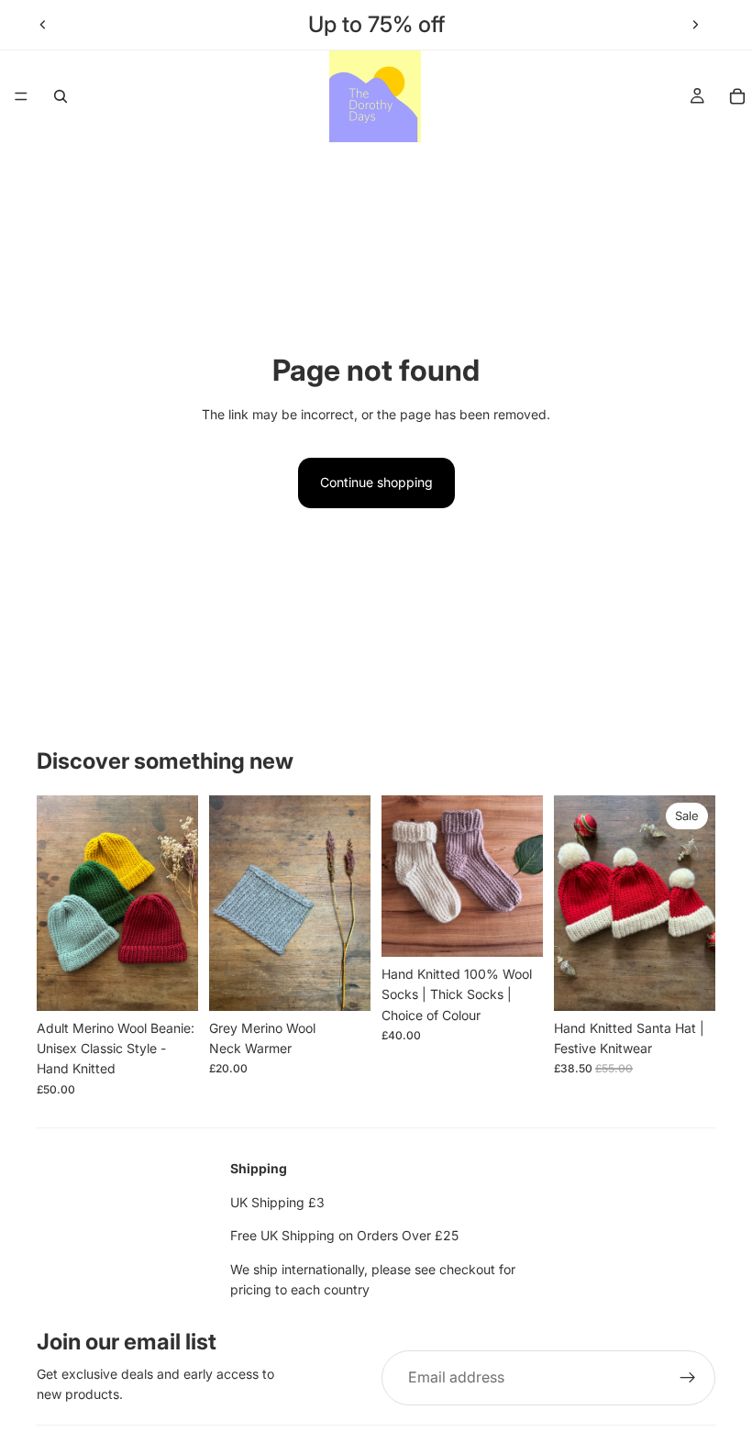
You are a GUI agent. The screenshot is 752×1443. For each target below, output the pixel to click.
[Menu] (21, 96)
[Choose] (169, 982)
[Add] (342, 982)
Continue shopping (376, 482)
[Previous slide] (43, 25)
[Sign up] (688, 1378)
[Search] (60, 96)
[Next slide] (695, 25)
